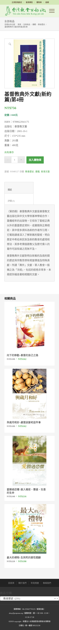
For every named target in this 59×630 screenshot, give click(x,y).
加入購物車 (35, 160)
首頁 (19, 24)
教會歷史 (41, 24)
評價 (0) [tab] (19, 201)
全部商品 (9, 21)
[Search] (43, 11)
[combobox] (29, 598)
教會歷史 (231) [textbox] (28, 598)
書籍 (34, 24)
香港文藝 (45, 171)
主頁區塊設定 (17, 2)
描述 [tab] (19, 190)
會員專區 (29, 2)
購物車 (39, 2)
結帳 (47, 2)
